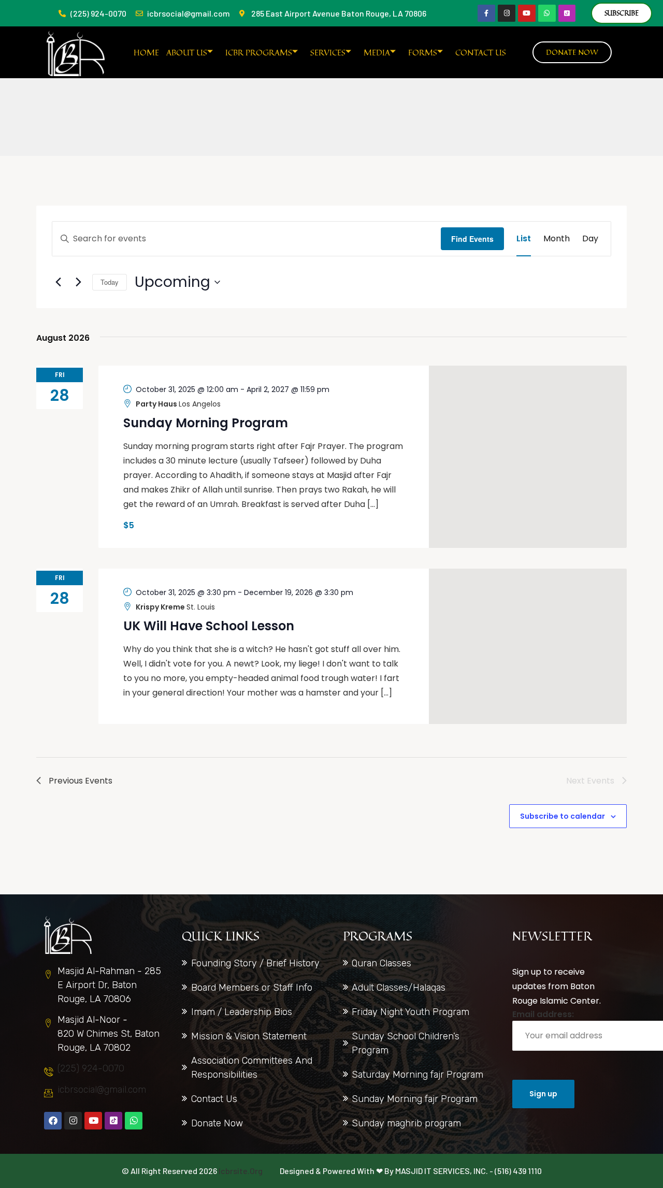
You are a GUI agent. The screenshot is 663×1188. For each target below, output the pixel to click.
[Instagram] (506, 13)
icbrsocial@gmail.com (101, 1089)
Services (327, 52)
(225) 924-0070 (90, 1068)
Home (146, 52)
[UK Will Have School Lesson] (528, 646)
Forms (422, 52)
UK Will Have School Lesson (208, 625)
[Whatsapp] (547, 13)
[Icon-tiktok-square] (567, 13)
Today (109, 282)
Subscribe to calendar (562, 816)
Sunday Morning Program (205, 422)
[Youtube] (527, 13)
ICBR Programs (258, 52)
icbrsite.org (241, 1171)
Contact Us (480, 52)
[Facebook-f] (486, 13)
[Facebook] (53, 1120)
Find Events (472, 239)
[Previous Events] (58, 282)
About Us (186, 52)
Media (377, 52)
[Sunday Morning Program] (528, 457)
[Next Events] (78, 282)
